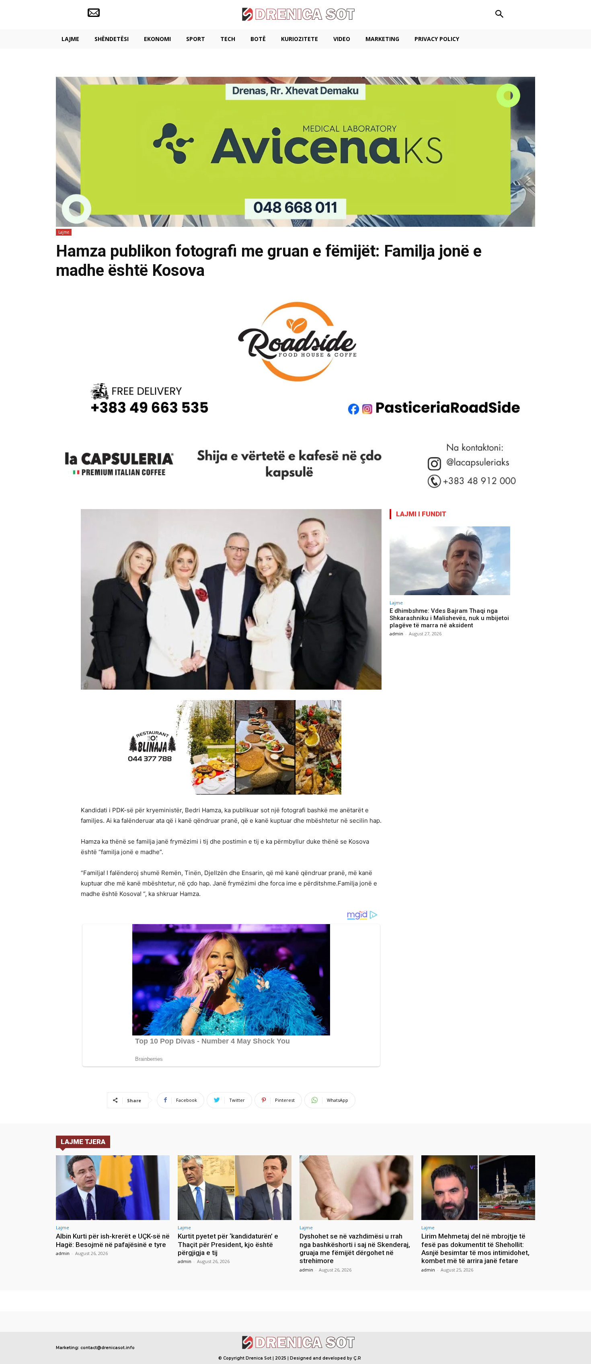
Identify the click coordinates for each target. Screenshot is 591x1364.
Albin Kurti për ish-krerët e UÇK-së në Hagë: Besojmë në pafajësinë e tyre (113, 1240)
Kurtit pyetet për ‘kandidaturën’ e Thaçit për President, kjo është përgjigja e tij (228, 1244)
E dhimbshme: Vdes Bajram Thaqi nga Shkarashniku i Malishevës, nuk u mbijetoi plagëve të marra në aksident (449, 618)
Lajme (63, 232)
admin (396, 634)
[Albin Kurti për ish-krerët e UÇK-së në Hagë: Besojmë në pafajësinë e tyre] (113, 1187)
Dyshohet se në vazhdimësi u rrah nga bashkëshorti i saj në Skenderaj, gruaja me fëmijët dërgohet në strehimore (355, 1248)
